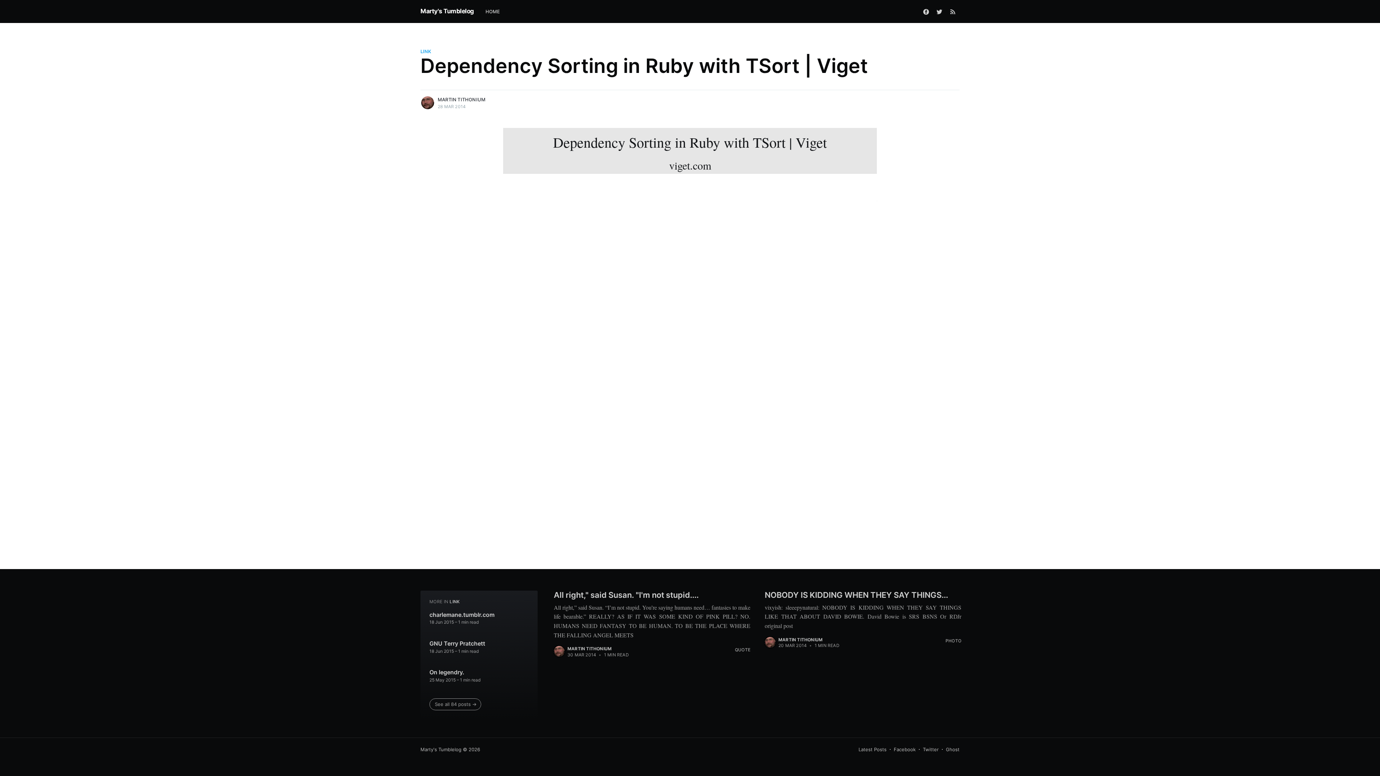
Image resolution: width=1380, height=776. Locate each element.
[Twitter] (939, 11)
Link (425, 51)
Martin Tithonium (462, 99)
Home (493, 11)
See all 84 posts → (456, 704)
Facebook (905, 749)
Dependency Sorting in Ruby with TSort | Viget (690, 152)
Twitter (931, 749)
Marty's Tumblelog (447, 11)
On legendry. (446, 672)
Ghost (953, 749)
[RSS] (953, 11)
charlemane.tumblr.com (461, 614)
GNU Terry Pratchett (457, 643)
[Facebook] (926, 11)
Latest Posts (873, 749)
